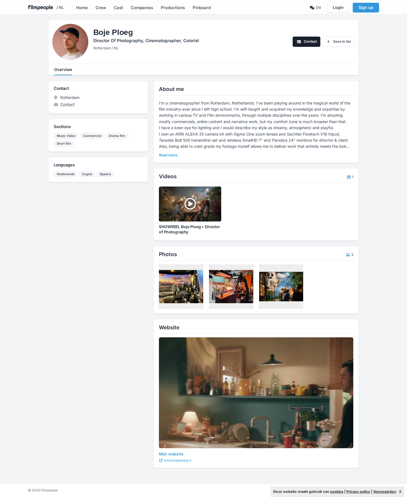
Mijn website (171, 454)
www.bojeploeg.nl (177, 460)
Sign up (366, 7)
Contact (67, 104)
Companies (142, 7)
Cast (118, 7)
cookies (336, 492)
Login (338, 7)
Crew (101, 7)
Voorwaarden (384, 492)
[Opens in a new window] (256, 392)
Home (82, 7)
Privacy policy (358, 492)
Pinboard (202, 7)
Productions (173, 7)
